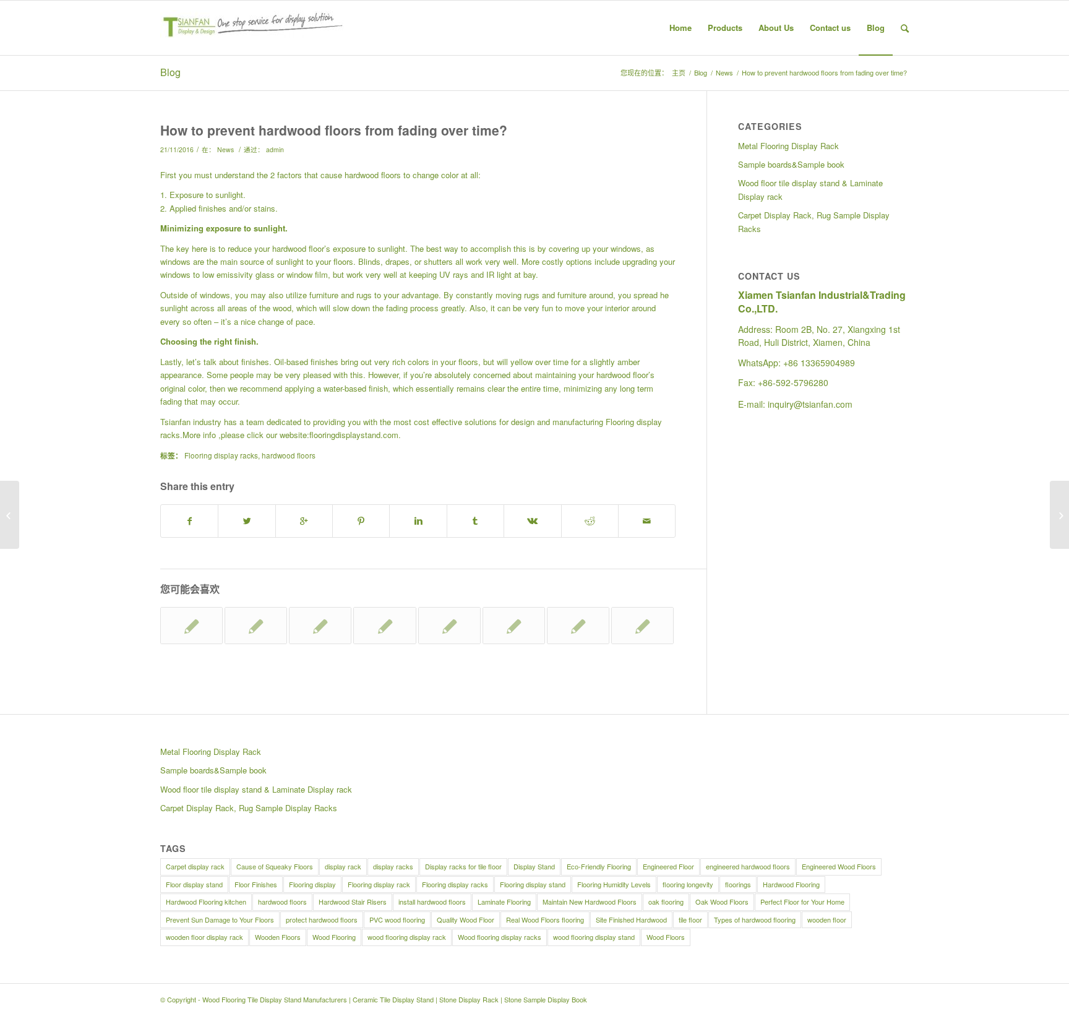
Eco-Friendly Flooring (599, 866)
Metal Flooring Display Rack (788, 146)
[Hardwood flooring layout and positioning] (449, 625)
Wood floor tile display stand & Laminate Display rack (810, 189)
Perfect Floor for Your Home (802, 901)
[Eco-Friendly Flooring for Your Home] (384, 625)
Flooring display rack (379, 884)
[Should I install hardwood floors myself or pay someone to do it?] (9, 515)
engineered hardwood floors (748, 866)
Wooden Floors (278, 937)
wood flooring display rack (406, 937)
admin (275, 149)
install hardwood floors (432, 901)
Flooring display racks (221, 455)
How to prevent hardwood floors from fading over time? (333, 130)
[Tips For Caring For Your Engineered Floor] (191, 625)
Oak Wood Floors (722, 901)
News (724, 72)
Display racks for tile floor (463, 866)
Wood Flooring (334, 937)
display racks (393, 866)
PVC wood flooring (397, 919)
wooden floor (826, 919)
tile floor (690, 919)
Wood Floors (665, 937)
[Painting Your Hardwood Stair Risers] (578, 625)
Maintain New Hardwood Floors (590, 901)
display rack (343, 866)
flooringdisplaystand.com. (355, 435)
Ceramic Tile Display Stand (393, 999)
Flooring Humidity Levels (614, 884)
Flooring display (312, 884)
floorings (738, 884)
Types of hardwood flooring (755, 919)
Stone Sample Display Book (545, 999)
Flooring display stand (532, 884)
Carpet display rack (195, 866)
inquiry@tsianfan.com (810, 404)
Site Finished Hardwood (631, 919)
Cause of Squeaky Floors (274, 866)
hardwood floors (289, 455)
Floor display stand (194, 884)
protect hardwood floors (322, 919)
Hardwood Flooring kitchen (206, 901)
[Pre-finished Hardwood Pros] (320, 625)
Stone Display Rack (469, 999)
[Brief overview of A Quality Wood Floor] (514, 625)
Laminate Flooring (504, 901)
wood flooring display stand (594, 937)
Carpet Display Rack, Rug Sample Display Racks (814, 221)
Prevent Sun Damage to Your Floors (220, 919)
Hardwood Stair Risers (353, 901)
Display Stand (534, 866)
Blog (170, 72)
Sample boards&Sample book (791, 164)
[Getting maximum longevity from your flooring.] (256, 625)
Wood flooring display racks (499, 937)
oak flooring (666, 901)
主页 (678, 72)
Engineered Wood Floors (839, 866)
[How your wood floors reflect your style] (642, 625)
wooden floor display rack (204, 937)
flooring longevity (688, 884)
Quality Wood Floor (465, 919)
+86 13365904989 (819, 362)
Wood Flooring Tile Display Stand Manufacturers (274, 999)
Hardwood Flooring (791, 884)
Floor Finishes (255, 884)
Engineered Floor (668, 866)
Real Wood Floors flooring (545, 919)
